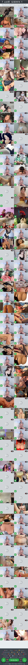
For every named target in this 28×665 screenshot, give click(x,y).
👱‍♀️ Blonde (23, 652)
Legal (24, 663)
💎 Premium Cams (14, 657)
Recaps (16, 663)
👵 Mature (13, 652)
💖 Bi (10, 655)
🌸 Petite (20, 654)
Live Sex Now (14, 660)
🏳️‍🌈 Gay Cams (21, 655)
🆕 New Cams (15, 655)
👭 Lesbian (6, 655)
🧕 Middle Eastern (6, 652)
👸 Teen (18, 652)
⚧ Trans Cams (6, 657)
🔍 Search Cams (20, 661)
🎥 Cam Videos (7, 661)
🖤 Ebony (11, 650)
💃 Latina (15, 650)
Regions (10, 663)
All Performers (20, 663)
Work (13, 663)
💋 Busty (24, 654)
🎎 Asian (6, 650)
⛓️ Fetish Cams (22, 657)
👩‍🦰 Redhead (10, 654)
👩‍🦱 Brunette (4, 654)
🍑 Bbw (15, 654)
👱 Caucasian (21, 650)
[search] (24, 660)
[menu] (3, 660)
